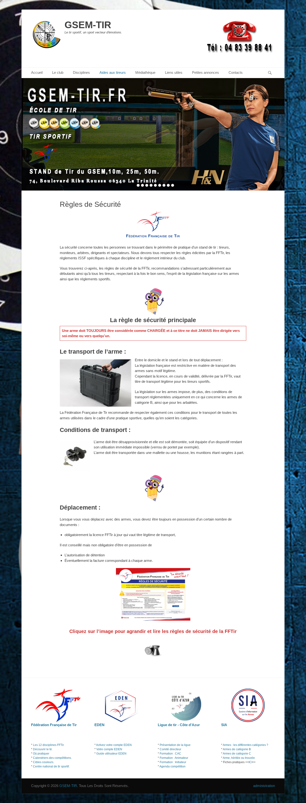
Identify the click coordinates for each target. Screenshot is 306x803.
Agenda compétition (172, 766)
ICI (250, 762)
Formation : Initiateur (173, 762)
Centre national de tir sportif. (51, 766)
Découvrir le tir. (42, 749)
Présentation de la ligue (175, 745)
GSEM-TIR (88, 25)
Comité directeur (170, 749)
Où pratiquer (41, 753)
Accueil (37, 72)
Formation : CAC (170, 753)
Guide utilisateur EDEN (111, 753)
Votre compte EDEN (109, 749)
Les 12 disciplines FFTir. (48, 745)
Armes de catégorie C (237, 753)
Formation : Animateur (174, 758)
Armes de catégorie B (237, 749)
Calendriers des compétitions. (52, 758)
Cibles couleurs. (43, 762)
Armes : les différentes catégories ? (245, 745)
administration (264, 786)
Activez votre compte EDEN (114, 745)
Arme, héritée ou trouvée (239, 758)
